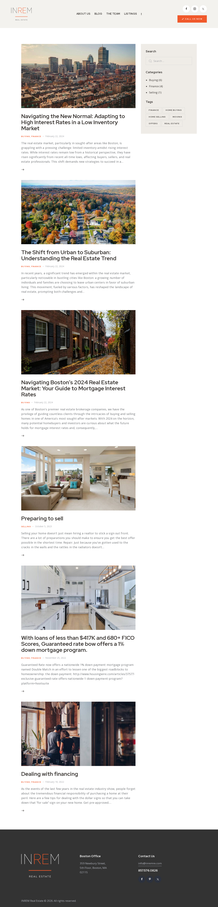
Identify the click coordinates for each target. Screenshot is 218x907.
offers (153, 123)
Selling (26, 526)
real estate (172, 123)
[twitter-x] (203, 8)
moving (177, 117)
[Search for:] (169, 61)
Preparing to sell (42, 518)
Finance (36, 136)
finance (154, 110)
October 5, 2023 (43, 526)
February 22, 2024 (54, 136)
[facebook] (186, 8)
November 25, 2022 (55, 657)
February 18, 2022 (54, 781)
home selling (157, 117)
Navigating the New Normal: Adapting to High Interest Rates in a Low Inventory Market (73, 122)
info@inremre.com (150, 863)
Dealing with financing (49, 774)
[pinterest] (149, 879)
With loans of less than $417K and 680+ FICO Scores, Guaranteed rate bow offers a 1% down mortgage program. (78, 644)
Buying (25, 136)
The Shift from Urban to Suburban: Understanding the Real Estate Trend (68, 255)
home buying (174, 110)
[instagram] (194, 8)
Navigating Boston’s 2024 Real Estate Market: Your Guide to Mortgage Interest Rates (73, 388)
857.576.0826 (148, 870)
